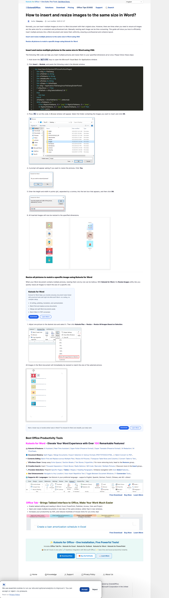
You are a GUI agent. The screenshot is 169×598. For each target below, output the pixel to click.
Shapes (73, 470)
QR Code (90, 466)
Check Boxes (68, 466)
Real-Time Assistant (61, 448)
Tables (66, 470)
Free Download (116, 495)
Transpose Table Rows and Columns (104, 459)
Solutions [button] (49, 7)
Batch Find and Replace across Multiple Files (57, 459)
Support (99, 7)
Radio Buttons (80, 466)
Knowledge (52, 574)
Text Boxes (79, 462)
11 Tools (122, 473)
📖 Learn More (104, 556)
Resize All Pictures (82, 459)
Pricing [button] (71, 7)
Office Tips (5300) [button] (85, 7)
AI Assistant (48, 448)
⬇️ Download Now (66, 556)
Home (34, 574)
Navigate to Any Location (53, 473)
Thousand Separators (54, 466)
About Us (109, 574)
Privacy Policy (89, 574)
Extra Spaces (56, 462)
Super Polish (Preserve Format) (81, 448)
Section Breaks (68, 462)
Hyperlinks (89, 462)
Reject (95, 589)
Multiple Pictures (109, 466)
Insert (134, 466)
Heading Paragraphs (84, 470)
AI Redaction (126, 448)
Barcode (98, 466)
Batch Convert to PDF (124, 455)
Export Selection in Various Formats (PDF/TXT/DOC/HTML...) (91, 455)
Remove (126, 462)
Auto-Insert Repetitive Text (75, 473)
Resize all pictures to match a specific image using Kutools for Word (52, 41)
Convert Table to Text (127, 459)
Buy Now (128, 495)
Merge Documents (60, 455)
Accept (85, 589)
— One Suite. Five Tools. (48, 2)
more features (120, 470)
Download (60, 7)
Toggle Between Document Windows (100, 473)
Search (111, 7)
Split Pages (48, 455)
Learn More (45, 317)
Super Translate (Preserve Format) (107, 448)
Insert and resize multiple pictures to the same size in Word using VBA (53, 37)
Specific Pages (56, 470)
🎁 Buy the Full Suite (86, 556)
